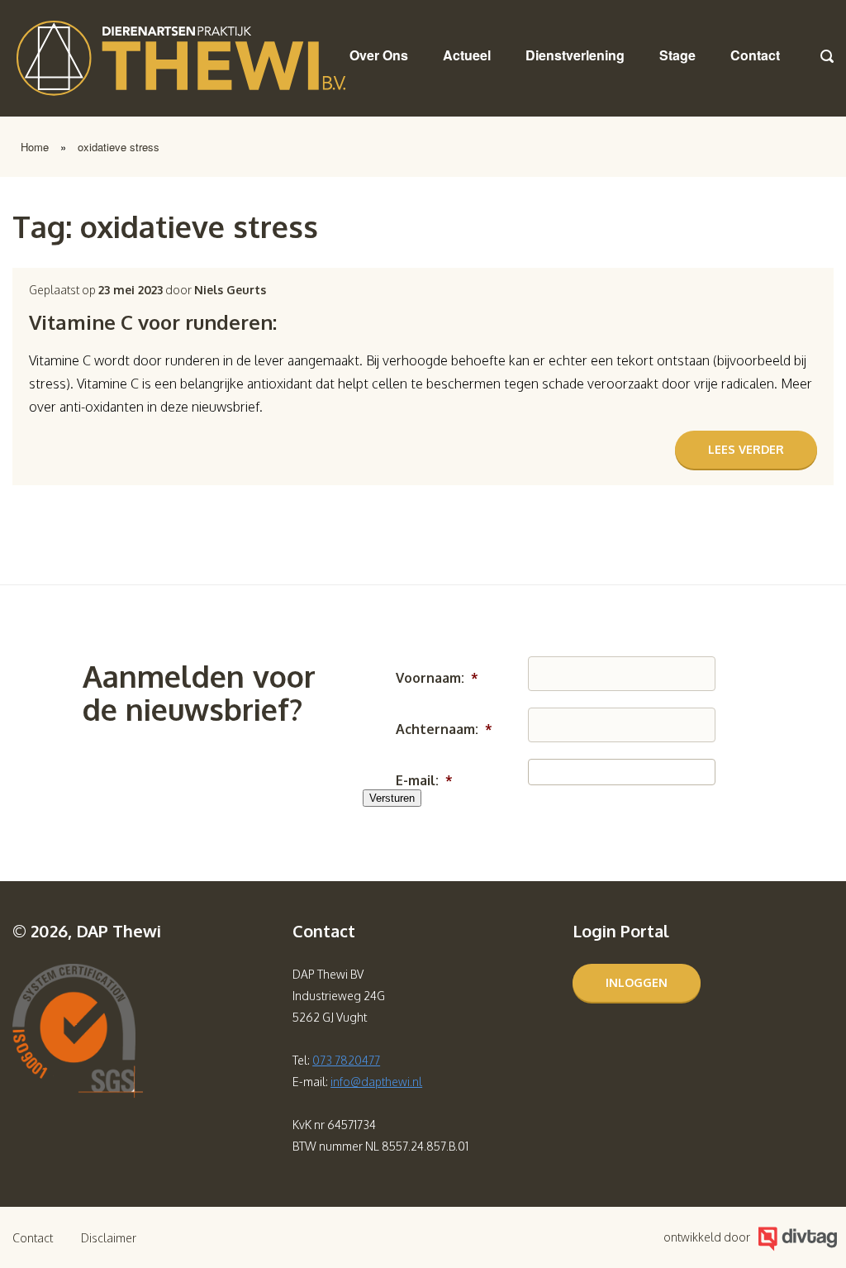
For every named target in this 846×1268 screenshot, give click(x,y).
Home (35, 147)
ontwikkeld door (706, 1237)
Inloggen (637, 982)
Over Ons (378, 54)
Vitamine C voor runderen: (153, 322)
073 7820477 (346, 1060)
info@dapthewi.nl (376, 1082)
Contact (755, 54)
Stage (677, 54)
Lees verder (746, 449)
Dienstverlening (575, 54)
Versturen (392, 798)
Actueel (467, 54)
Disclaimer (108, 1238)
